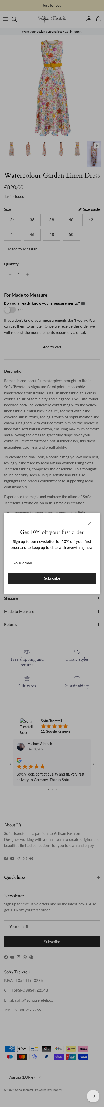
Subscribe (52, 578)
